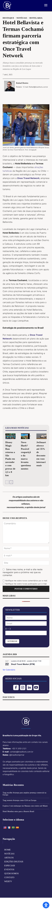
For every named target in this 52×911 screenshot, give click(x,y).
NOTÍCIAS (22, 18)
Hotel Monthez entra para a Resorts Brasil (18, 811)
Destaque (8, 18)
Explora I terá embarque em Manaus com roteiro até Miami (25, 806)
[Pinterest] (29, 95)
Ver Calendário (9, 669)
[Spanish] (17, 827)
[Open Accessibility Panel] (46, 905)
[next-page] (11, 482)
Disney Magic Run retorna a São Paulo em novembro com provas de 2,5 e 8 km (10, 459)
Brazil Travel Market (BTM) (23, 664)
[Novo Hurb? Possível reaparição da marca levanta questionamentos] (26, 436)
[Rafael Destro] (9, 86)
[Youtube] (36, 687)
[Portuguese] (13, 827)
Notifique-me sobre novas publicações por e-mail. (26, 584)
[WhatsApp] (35, 95)
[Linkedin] (29, 687)
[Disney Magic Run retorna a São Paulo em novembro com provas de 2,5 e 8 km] (10, 436)
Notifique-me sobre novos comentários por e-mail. (26, 581)
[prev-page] (7, 482)
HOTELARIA (36, 18)
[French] (9, 827)
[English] (5, 827)
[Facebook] (16, 95)
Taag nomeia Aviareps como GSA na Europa (19, 800)
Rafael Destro (22, 83)
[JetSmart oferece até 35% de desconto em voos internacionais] (41, 436)
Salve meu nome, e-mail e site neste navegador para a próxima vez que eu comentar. (22, 572)
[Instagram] (22, 687)
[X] (23, 95)
